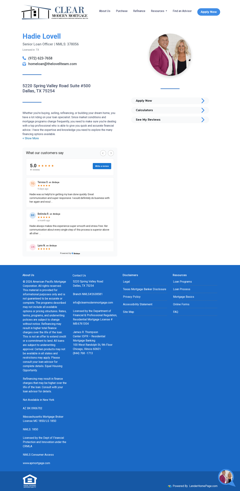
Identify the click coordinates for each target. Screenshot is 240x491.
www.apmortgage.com (36, 463)
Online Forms (181, 304)
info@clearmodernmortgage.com (93, 302)
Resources (158, 11)
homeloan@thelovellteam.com (52, 64)
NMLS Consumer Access (38, 454)
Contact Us (79, 275)
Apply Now (209, 12)
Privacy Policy (132, 296)
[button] (30, 138)
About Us (104, 11)
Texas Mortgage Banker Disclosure (144, 289)
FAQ (175, 312)
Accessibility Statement (137, 304)
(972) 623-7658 (39, 58)
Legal (126, 281)
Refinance (139, 11)
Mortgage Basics (183, 296)
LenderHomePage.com (203, 486)
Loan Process (181, 289)
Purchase (122, 11)
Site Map (128, 312)
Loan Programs (182, 281)
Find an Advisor (182, 11)
